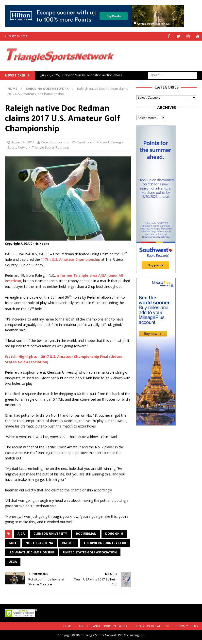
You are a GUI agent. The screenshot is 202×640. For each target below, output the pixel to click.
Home (67, 626)
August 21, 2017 (22, 142)
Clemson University (50, 534)
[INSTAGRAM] (188, 36)
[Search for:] (172, 75)
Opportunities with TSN (152, 626)
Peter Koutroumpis (55, 142)
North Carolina (39, 543)
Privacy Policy (187, 626)
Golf (13, 543)
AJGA (21, 534)
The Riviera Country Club (105, 543)
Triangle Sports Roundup (50, 147)
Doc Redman (86, 534)
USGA (13, 562)
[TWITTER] (178, 36)
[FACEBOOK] (169, 36)
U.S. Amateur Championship (31, 552)
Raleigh (68, 543)
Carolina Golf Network (93, 142)
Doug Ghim (114, 534)
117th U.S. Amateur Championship (70, 259)
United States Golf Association (90, 552)
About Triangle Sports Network (103, 626)
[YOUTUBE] (197, 36)
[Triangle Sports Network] (59, 68)
